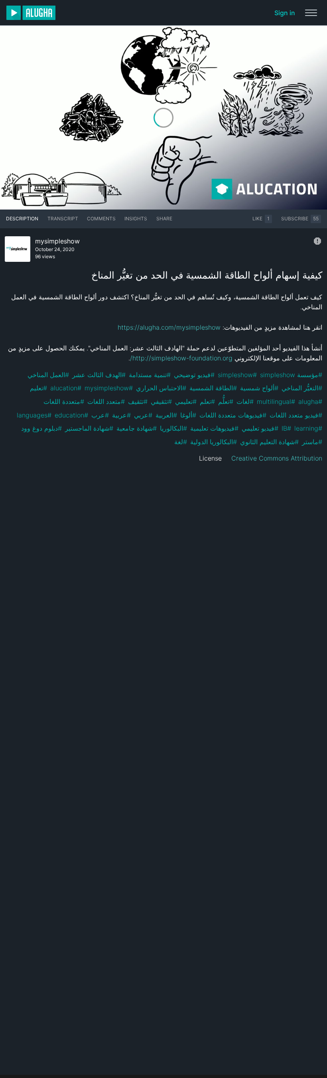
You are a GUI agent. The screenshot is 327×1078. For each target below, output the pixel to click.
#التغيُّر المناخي (302, 388)
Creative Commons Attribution (276, 458)
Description (22, 219)
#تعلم (207, 401)
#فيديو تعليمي (260, 428)
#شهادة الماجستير (89, 428)
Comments (101, 219)
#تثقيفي (161, 401)
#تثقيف (138, 401)
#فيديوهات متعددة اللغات (232, 415)
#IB (286, 428)
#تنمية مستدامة (150, 375)
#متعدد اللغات (106, 401)
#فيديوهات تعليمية (214, 428)
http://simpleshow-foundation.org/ (181, 358)
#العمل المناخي (48, 375)
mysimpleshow (57, 241)
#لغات (245, 401)
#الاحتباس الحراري (161, 388)
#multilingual (276, 401)
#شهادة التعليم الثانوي (269, 442)
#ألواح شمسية (259, 388)
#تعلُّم (225, 401)
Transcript (62, 219)
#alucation (65, 388)
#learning (308, 428)
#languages (34, 415)
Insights (135, 219)
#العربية (166, 415)
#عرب (100, 415)
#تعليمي (186, 401)
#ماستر (312, 442)
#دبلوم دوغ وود (41, 428)
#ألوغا (188, 415)
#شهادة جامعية (136, 428)
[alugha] (30, 13)
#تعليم (38, 388)
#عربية (121, 415)
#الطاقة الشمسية (213, 388)
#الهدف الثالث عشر (99, 375)
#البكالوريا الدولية (213, 442)
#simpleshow (237, 375)
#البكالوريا (173, 428)
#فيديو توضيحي (194, 375)
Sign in (284, 13)
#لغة (180, 442)
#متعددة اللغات (63, 401)
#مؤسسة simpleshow (291, 375)
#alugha (310, 401)
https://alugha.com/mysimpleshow (169, 327)
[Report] (317, 241)
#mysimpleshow (109, 388)
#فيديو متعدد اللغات (296, 415)
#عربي (143, 415)
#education (71, 415)
